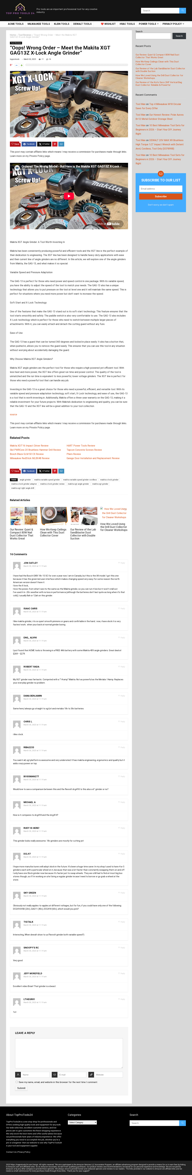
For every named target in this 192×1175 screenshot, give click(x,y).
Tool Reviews (24, 35)
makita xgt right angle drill (22, 488)
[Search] (182, 10)
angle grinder (25, 480)
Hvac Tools (127, 23)
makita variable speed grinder (47, 480)
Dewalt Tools (82, 23)
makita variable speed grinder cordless (80, 480)
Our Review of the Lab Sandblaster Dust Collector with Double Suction (83, 534)
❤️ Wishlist (108, 23)
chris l (28, 721)
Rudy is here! (31, 828)
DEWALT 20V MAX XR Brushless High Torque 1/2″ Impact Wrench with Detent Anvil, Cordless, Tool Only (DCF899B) (160, 144)
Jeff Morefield (33, 973)
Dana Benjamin (33, 695)
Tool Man (141, 104)
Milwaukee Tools (39, 23)
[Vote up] (22, 65)
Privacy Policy (24, 1152)
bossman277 (31, 776)
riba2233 (29, 747)
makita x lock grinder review (52, 484)
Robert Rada (31, 666)
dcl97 (27, 854)
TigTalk (28, 922)
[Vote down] (17, 65)
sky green (30, 892)
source (13, 414)
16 (50, 59)
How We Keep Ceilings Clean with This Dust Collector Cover (53, 532)
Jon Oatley (31, 563)
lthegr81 (29, 999)
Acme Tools (16, 23)
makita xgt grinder (100, 484)
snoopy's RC (31, 947)
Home (13, 35)
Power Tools (147, 23)
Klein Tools (61, 23)
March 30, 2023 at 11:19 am (35, 566)
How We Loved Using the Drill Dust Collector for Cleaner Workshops (114, 527)
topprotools (14, 59)
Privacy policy (172, 23)
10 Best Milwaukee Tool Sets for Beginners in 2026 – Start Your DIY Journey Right (160, 129)
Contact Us (11, 1152)
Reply (122, 563)
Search (139, 31)
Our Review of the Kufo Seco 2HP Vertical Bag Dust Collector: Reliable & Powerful (159, 83)
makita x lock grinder (109, 480)
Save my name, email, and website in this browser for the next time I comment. (58, 1082)
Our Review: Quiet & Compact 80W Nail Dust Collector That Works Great (21, 534)
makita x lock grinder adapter (24, 484)
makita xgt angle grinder (78, 484)
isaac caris (30, 608)
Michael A (30, 802)
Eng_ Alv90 (30, 637)
